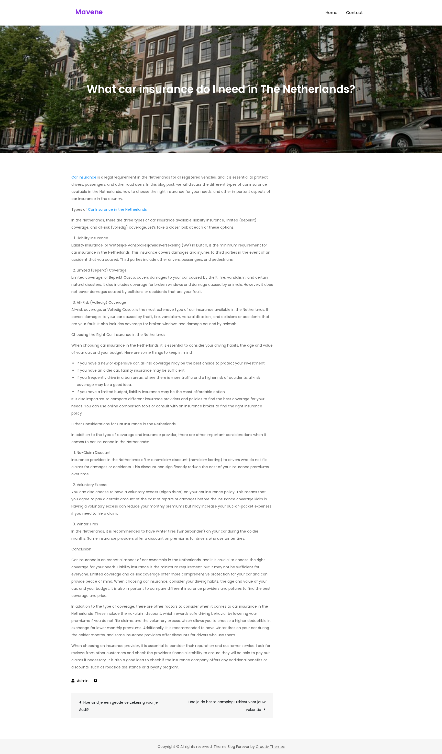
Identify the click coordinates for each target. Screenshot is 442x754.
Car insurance (83, 177)
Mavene (89, 12)
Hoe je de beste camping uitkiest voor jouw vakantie (227, 705)
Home (331, 13)
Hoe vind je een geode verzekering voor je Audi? (118, 706)
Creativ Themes (270, 746)
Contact (354, 13)
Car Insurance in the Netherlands (117, 209)
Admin (83, 680)
